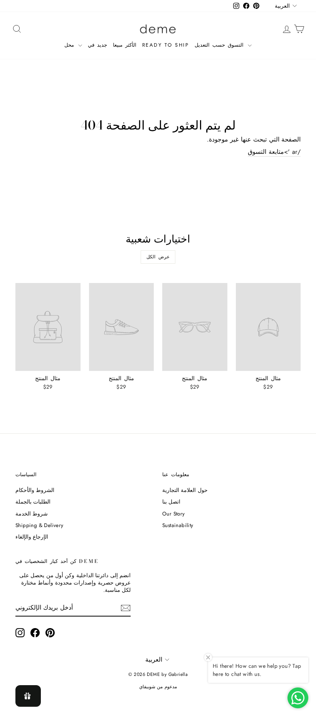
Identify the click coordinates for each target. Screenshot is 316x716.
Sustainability (177, 525)
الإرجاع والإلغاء (31, 537)
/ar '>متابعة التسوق (274, 152)
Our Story (173, 513)
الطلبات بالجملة (32, 501)
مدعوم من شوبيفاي (158, 686)
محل (70, 45)
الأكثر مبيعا (124, 45)
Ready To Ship (165, 45)
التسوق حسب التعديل (220, 45)
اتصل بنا (171, 501)
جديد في (97, 45)
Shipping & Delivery (39, 525)
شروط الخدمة (31, 513)
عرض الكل (158, 256)
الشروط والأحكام (34, 490)
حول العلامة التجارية (185, 490)
